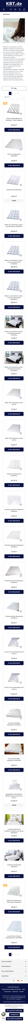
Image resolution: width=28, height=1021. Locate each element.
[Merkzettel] (15, 9)
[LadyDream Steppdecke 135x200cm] (14, 855)
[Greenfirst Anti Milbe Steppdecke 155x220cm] (14, 749)
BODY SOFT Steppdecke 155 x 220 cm (14, 439)
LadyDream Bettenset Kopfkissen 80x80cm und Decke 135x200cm (14, 831)
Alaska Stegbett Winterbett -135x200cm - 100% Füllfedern (14, 119)
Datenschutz (7, 991)
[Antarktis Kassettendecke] (14, 180)
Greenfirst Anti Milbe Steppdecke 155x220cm (14, 759)
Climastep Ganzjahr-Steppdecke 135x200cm (14, 510)
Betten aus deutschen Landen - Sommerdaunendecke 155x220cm (14, 369)
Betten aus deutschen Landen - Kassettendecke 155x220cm (14, 225)
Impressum (15, 991)
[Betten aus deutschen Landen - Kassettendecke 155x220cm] (14, 215)
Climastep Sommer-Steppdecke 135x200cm (14, 581)
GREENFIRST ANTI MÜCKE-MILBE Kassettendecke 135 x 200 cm (14, 796)
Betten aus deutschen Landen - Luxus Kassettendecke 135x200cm (14, 262)
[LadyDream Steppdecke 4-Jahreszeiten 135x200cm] (14, 891)
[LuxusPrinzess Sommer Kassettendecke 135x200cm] (14, 926)
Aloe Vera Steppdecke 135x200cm (14, 155)
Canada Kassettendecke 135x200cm (14, 474)
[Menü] (4, 9)
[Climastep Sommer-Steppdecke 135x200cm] (14, 571)
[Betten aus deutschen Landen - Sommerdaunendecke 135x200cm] (14, 322)
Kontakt (21, 991)
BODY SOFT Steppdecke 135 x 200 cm (14, 403)
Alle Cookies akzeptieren (14, 1018)
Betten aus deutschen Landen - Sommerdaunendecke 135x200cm (14, 333)
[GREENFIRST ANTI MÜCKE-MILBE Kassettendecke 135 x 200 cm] (14, 784)
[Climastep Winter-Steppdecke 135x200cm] (14, 606)
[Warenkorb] (24, 9)
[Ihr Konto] (19, 9)
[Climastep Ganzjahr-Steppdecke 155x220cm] (14, 535)
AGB (23, 989)
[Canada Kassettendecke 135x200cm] (14, 464)
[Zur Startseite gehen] (14, 4)
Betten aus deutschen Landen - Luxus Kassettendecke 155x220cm (14, 297)
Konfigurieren (14, 1014)
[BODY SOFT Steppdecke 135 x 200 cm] (14, 393)
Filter (15, 88)
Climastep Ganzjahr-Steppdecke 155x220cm (14, 546)
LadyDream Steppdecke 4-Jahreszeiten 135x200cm (14, 901)
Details (14, 200)
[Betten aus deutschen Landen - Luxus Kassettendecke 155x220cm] (14, 286)
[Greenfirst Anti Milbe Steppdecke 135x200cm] (14, 713)
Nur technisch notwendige (14, 1010)
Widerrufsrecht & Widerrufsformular (11, 989)
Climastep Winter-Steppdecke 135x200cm (14, 617)
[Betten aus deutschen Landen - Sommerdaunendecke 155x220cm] (14, 357)
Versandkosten (6, 997)
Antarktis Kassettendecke (14, 189)
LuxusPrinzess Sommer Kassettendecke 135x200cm (14, 936)
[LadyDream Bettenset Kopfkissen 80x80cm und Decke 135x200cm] (14, 819)
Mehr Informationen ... (14, 1007)
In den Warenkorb (14, 130)
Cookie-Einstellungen (13, 987)
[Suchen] (10, 9)
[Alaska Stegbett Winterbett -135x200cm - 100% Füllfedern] (14, 109)
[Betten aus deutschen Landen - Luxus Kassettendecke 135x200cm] (14, 250)
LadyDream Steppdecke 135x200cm (14, 865)
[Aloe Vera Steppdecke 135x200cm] (14, 144)
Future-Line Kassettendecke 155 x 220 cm (14, 688)
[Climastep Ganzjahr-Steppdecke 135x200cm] (14, 500)
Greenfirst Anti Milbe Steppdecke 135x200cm (14, 724)
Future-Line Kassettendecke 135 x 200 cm (14, 652)
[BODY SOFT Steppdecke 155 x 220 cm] (14, 428)
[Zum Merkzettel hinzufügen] (20, 113)
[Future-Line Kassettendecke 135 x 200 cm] (14, 642)
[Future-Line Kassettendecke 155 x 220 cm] (14, 678)
